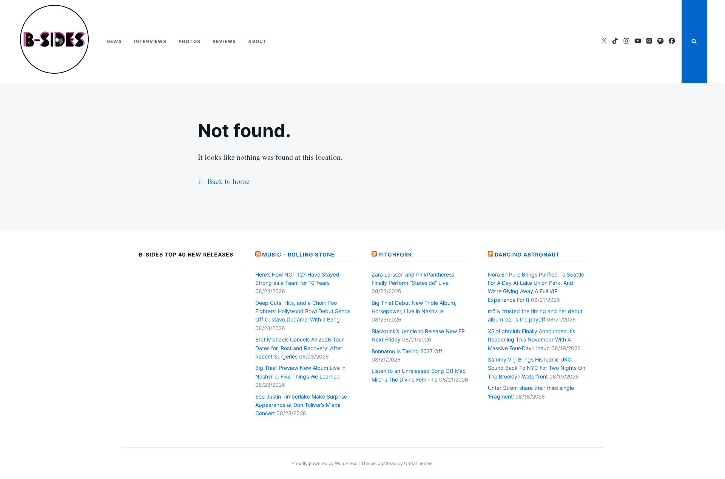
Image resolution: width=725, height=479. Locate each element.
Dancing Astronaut (527, 254)
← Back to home (224, 181)
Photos (190, 41)
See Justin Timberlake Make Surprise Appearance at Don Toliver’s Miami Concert (301, 405)
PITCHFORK (395, 254)
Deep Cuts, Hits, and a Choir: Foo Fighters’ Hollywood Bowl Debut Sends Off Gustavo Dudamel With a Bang (302, 311)
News (114, 41)
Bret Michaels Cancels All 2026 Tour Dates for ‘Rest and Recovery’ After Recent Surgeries (299, 348)
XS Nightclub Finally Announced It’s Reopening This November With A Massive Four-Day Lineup (531, 339)
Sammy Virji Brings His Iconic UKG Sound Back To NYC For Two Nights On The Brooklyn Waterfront (536, 368)
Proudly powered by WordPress (325, 463)
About (257, 41)
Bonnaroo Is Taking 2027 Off (407, 351)
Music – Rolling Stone (298, 254)
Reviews (224, 41)
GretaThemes (418, 463)
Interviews (150, 41)
